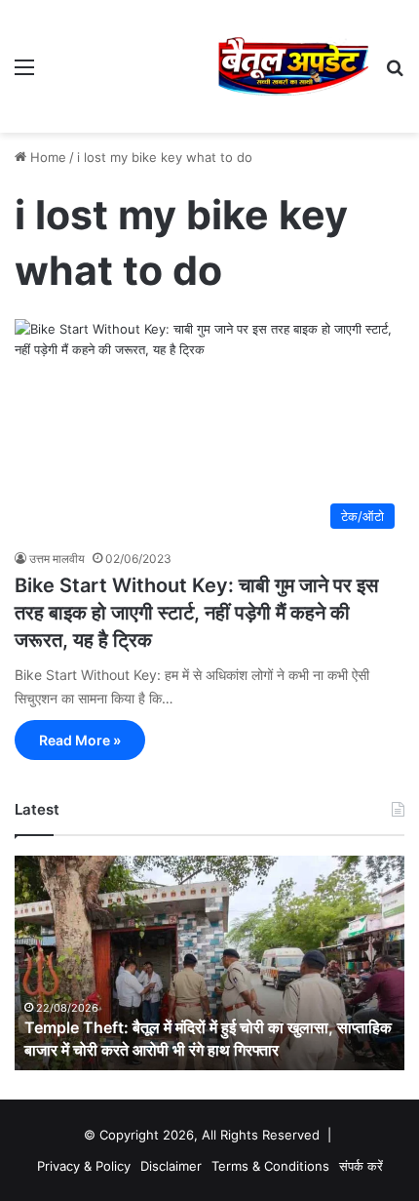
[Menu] (24, 74)
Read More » (80, 740)
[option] (209, 963)
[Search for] (394, 74)
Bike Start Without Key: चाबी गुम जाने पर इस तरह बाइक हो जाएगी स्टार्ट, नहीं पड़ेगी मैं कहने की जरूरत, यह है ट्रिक (196, 613)
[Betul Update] (293, 66)
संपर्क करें (361, 1166)
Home (46, 157)
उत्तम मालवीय (57, 558)
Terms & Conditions (270, 1166)
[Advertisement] (133, 62)
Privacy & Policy (84, 1166)
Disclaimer (171, 1166)
